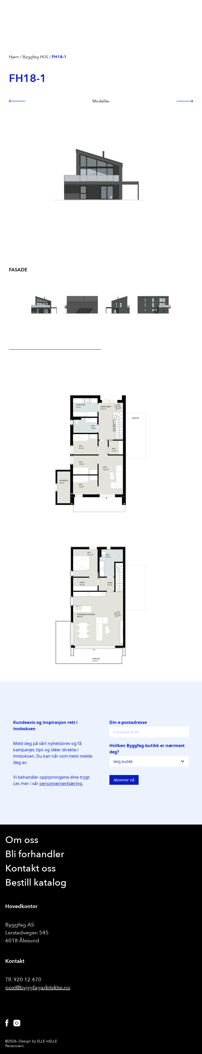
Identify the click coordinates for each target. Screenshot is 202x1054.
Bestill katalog (36, 882)
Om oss (21, 840)
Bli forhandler (34, 854)
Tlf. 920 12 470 (23, 979)
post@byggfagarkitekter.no (37, 987)
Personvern (14, 1045)
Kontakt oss (30, 868)
